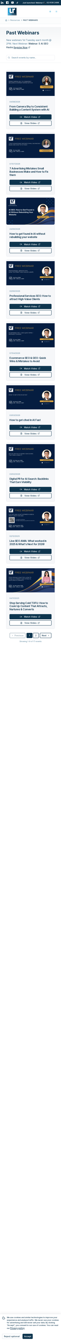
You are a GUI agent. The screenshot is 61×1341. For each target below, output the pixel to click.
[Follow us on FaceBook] (7, 3)
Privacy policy (17, 1328)
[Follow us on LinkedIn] (2, 3)
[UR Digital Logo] (12, 12)
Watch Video (30, 117)
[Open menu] (56, 11)
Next (44, 635)
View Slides (30, 123)
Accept (27, 1336)
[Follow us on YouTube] (12, 3)
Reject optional (12, 1336)
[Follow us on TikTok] (18, 3)
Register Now (21, 47)
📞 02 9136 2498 (51, 2)
